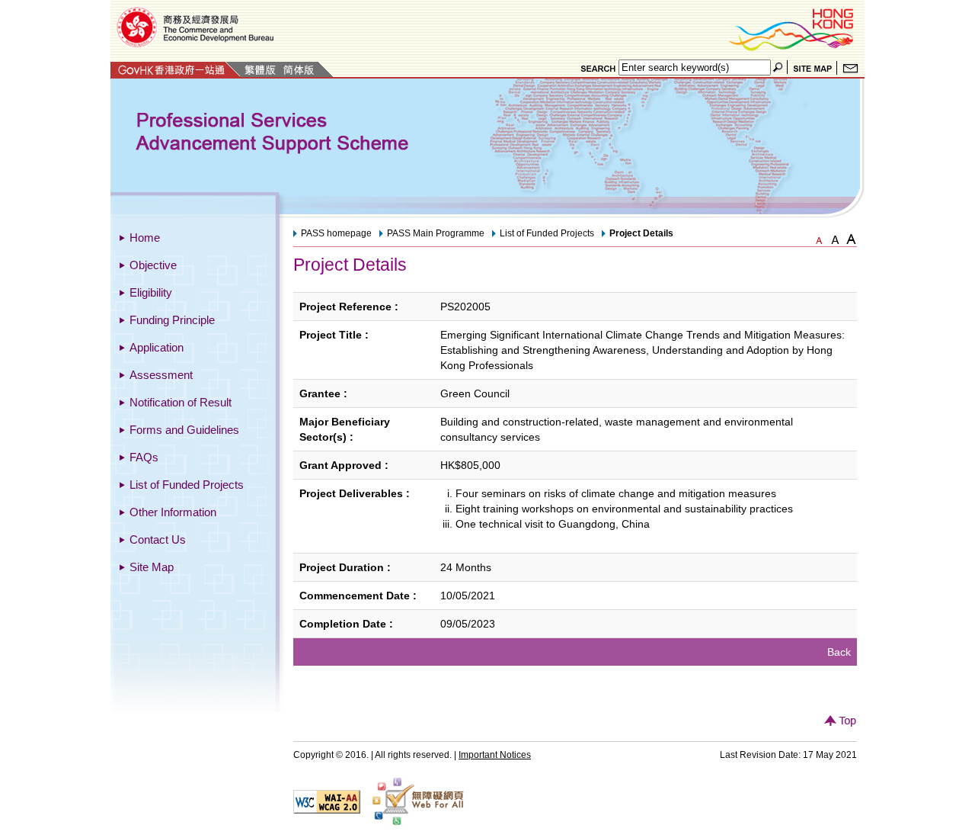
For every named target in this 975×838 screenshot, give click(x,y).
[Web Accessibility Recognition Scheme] (418, 800)
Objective (153, 264)
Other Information (172, 512)
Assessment (161, 374)
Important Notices (495, 755)
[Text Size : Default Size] (819, 238)
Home (144, 237)
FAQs (143, 457)
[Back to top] (840, 722)
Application (156, 347)
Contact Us (157, 539)
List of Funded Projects (186, 484)
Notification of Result (180, 402)
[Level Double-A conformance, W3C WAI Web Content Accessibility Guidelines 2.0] (326, 800)
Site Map (151, 566)
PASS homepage (336, 233)
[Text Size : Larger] (835, 238)
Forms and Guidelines (184, 429)
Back (839, 652)
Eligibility (150, 292)
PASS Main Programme (435, 233)
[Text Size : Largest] (851, 238)
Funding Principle (172, 319)
